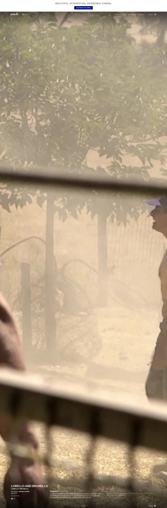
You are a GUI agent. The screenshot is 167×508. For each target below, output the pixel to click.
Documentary (15, 496)
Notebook (132, 14)
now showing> (120, 495)
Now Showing (120, 14)
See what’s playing (83, 8)
